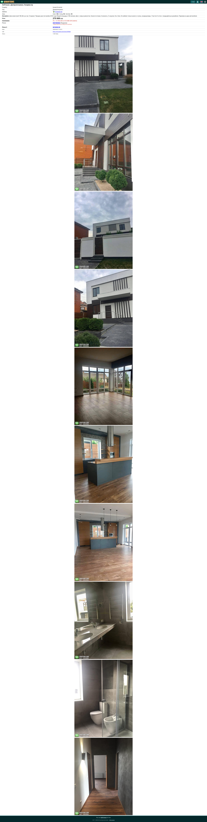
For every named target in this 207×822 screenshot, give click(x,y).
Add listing (103, 817)
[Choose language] (201, 1)
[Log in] (197, 1)
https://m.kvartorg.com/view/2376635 (62, 31)
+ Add (193, 2)
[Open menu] (205, 2)
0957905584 (56, 23)
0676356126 (56, 27)
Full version (112, 820)
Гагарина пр (58, 12)
